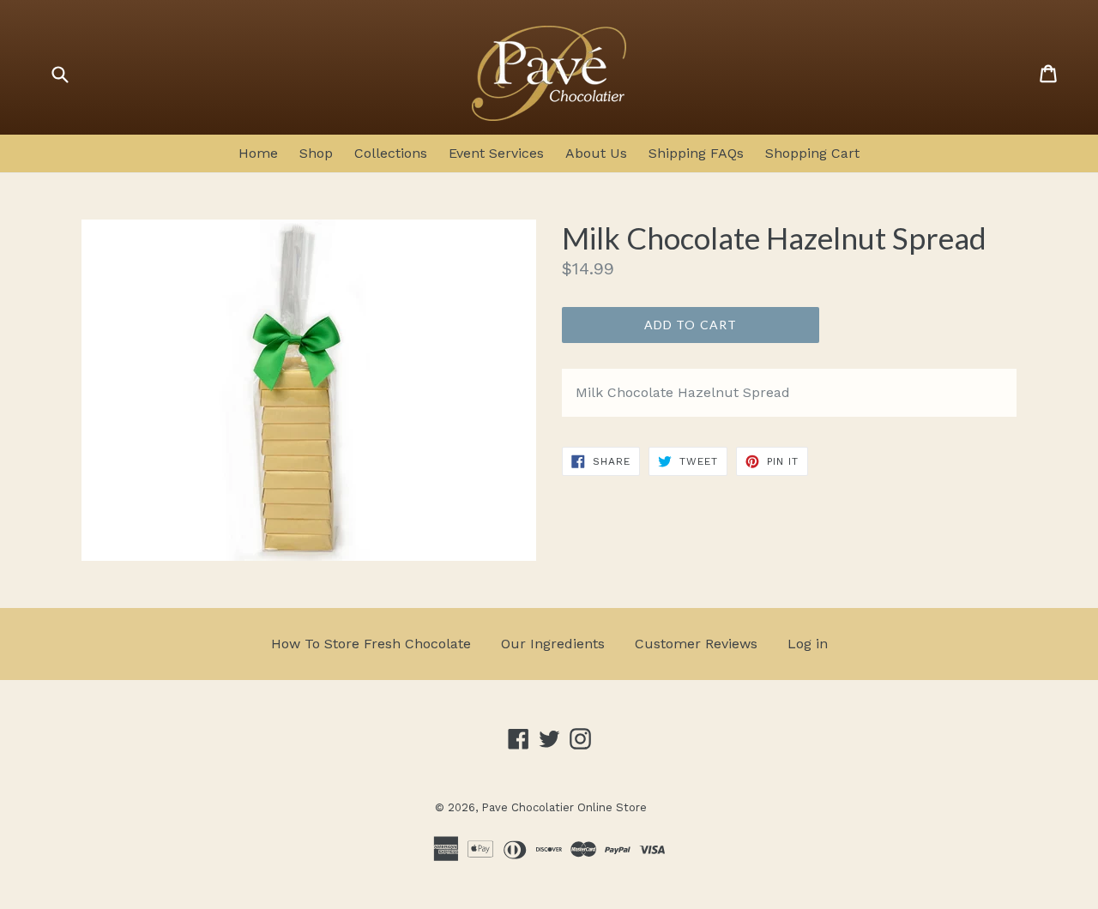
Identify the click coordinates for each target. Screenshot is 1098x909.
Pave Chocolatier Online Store (564, 807)
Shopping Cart (812, 153)
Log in (807, 643)
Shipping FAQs (696, 153)
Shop (316, 153)
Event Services (496, 153)
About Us (596, 153)
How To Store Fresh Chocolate (371, 643)
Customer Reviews (696, 643)
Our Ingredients (553, 643)
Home (258, 153)
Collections (390, 153)
